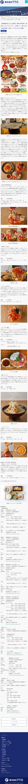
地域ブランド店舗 (5, 760)
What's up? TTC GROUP (6, 766)
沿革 (3, 756)
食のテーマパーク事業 (6, 743)
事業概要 (4, 739)
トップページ (4, 735)
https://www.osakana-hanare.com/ (13, 561)
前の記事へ (14, 719)
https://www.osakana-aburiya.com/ (13, 624)
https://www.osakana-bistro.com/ (13, 593)
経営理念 (4, 752)
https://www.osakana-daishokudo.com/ (15, 654)
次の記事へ (14, 724)
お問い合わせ (4, 770)
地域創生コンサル (5, 744)
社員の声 (3, 762)
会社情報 (3, 749)
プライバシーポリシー (5, 772)
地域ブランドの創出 (6, 741)
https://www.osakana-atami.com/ (13, 533)
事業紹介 (3, 737)
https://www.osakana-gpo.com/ (13, 712)
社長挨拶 (4, 754)
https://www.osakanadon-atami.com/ (16, 675)
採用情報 (3, 768)
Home (2, 16)
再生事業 (4, 746)
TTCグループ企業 (5, 758)
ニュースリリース (8, 16)
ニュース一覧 (14, 721)
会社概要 (4, 751)
